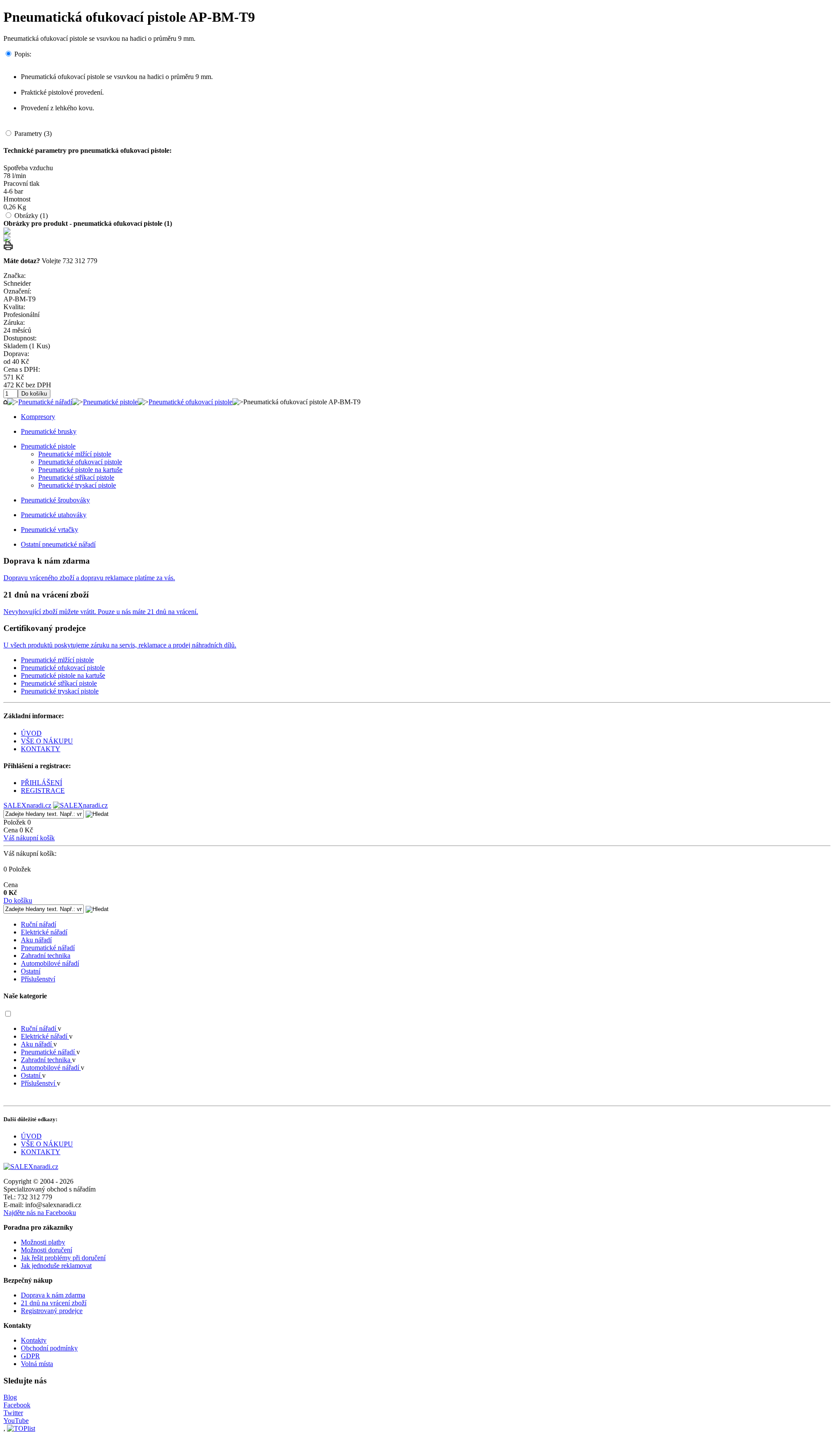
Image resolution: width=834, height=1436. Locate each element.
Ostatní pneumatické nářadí (58, 544)
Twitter (13, 1412)
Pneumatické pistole (110, 402)
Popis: (22, 54)
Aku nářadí (36, 940)
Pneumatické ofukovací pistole (190, 402)
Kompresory (38, 416)
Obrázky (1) (31, 215)
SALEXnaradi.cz (27, 805)
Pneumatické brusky (48, 431)
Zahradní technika (45, 955)
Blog (10, 1397)
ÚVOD (31, 733)
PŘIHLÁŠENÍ (41, 782)
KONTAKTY (40, 749)
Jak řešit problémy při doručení (63, 1257)
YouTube (16, 1420)
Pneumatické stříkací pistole (76, 477)
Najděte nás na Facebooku (39, 1212)
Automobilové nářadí (50, 963)
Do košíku (17, 900)
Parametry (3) (33, 133)
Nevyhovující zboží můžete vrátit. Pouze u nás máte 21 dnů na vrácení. (100, 611)
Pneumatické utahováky (53, 514)
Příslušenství (38, 979)
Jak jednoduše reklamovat (56, 1265)
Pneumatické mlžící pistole (74, 454)
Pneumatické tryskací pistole (77, 485)
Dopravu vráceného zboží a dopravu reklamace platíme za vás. (89, 577)
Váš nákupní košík (29, 838)
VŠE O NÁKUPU (47, 741)
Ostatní (30, 971)
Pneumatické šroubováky (55, 500)
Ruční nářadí (38, 924)
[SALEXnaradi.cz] (30, 1166)
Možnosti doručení (46, 1250)
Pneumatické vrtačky (49, 529)
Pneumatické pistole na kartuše (80, 469)
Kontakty (33, 1340)
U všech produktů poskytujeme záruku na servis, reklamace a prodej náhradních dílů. (119, 645)
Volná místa (37, 1363)
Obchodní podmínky (49, 1348)
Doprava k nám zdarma (53, 1295)
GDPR (30, 1356)
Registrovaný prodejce (52, 1310)
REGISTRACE (43, 790)
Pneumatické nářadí (45, 402)
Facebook (16, 1405)
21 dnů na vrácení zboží (53, 1303)
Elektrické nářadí (44, 932)
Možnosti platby (43, 1242)
